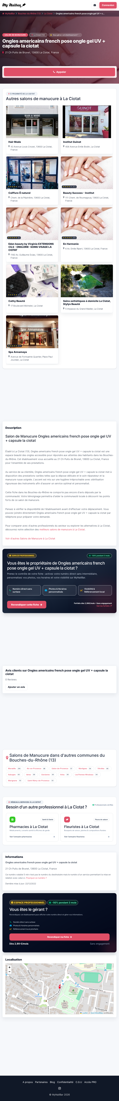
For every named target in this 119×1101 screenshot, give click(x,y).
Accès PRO (90, 1082)
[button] (59, 986)
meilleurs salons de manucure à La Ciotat (62, 529)
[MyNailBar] (29, 5)
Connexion (108, 5)
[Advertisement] (59, 395)
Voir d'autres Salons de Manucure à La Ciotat (30, 538)
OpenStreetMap (97, 1013)
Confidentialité (65, 1082)
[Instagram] (59, 1088)
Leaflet (85, 1013)
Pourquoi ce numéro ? (36, 878)
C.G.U (79, 1082)
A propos (28, 1082)
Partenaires (41, 1082)
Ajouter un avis (16, 686)
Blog (52, 1082)
